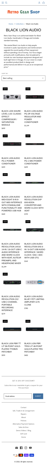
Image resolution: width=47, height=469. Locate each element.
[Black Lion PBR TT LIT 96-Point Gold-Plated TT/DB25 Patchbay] (12, 329)
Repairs (23, 414)
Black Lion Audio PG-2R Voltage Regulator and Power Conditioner (33, 116)
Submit (38, 396)
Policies (23, 420)
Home (11, 24)
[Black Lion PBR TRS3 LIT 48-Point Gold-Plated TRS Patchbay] (34, 329)
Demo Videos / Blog (23, 430)
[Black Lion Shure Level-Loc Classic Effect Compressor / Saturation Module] (12, 97)
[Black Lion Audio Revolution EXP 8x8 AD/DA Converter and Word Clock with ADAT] (34, 182)
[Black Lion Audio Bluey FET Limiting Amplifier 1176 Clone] (34, 282)
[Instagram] (25, 447)
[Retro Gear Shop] (23, 11)
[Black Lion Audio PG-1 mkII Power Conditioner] (34, 144)
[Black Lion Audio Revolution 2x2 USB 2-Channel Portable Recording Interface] (12, 282)
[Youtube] (30, 447)
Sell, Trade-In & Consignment (23, 411)
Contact (23, 407)
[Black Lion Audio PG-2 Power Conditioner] (12, 144)
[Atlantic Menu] (3, 3)
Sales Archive (23, 427)
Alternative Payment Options (23, 424)
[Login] (39, 3)
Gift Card (23, 434)
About (23, 417)
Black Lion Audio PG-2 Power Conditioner (11, 161)
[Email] (16, 447)
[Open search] (6, 3)
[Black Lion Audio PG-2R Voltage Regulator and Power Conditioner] (34, 97)
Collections (20, 24)
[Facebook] (21, 447)
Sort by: (5, 73)
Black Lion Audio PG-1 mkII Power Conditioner (33, 161)
